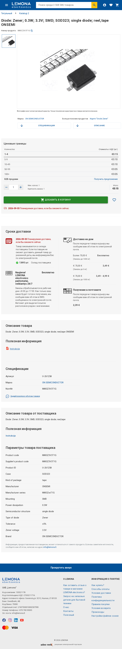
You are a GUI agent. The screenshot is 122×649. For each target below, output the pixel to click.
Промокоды (98, 612)
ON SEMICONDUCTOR (34, 119)
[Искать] (94, 5)
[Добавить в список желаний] (114, 199)
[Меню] (6, 5)
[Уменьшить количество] (20, 187)
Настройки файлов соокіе (105, 616)
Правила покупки (101, 604)
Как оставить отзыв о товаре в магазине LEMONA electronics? (74, 589)
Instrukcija (15, 349)
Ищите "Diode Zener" (99, 119)
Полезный (68, 615)
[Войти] (105, 5)
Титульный (6, 13)
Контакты (68, 611)
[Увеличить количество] (6, 187)
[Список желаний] (111, 5)
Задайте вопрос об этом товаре (25, 396)
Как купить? (98, 585)
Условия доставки (101, 593)
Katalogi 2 (24, 13)
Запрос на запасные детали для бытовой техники (74, 600)
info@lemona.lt (49, 547)
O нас (66, 607)
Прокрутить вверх (61, 567)
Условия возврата (101, 608)
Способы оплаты (101, 589)
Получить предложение (106, 179)
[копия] (31, 30)
